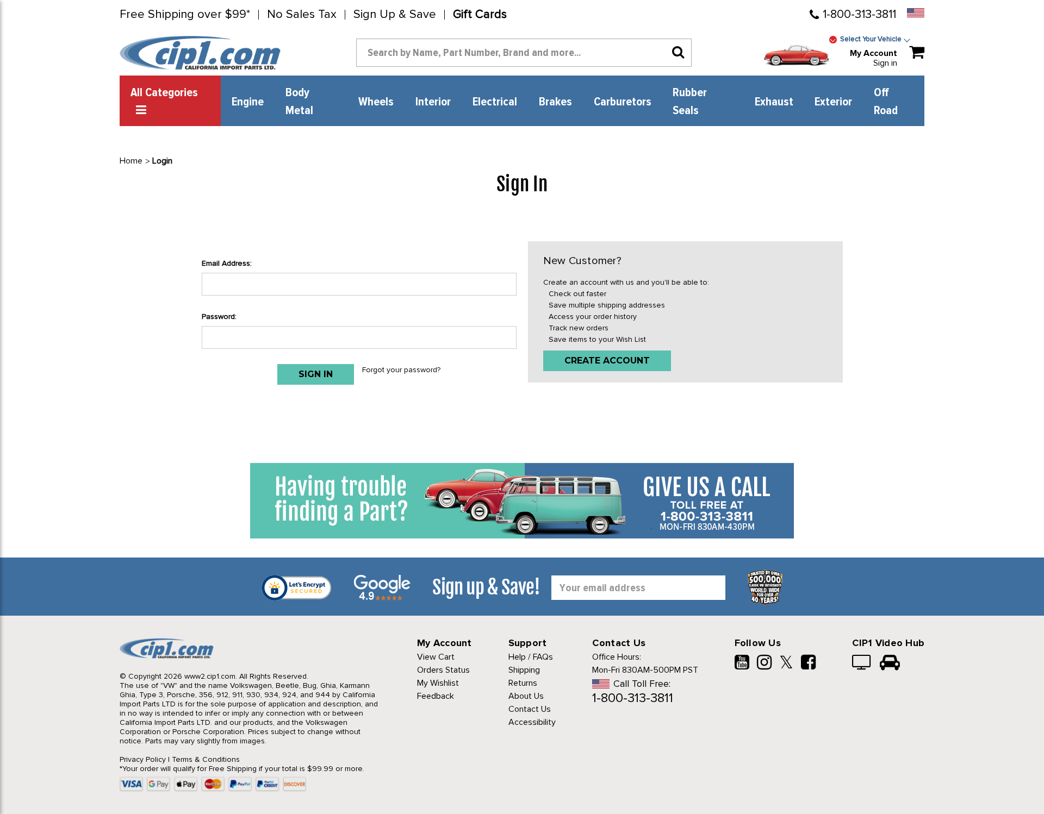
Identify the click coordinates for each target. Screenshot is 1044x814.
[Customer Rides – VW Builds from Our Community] (890, 663)
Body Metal (299, 102)
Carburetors (622, 102)
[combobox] (524, 53)
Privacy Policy (143, 759)
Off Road (886, 102)
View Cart (436, 657)
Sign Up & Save (394, 15)
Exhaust (774, 102)
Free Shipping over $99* (185, 15)
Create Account (607, 360)
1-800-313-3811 (859, 14)
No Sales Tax (302, 15)
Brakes (555, 102)
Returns (522, 683)
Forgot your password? (401, 369)
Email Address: (227, 263)
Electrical (495, 102)
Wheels (376, 102)
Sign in (885, 63)
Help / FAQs (530, 657)
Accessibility (532, 722)
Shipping (524, 670)
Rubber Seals (690, 102)
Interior (433, 102)
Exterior (833, 102)
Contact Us (529, 709)
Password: (219, 316)
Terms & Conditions (206, 759)
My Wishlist (438, 683)
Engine (248, 102)
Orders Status (443, 670)
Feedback (435, 696)
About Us (526, 696)
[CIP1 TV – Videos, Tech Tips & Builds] (862, 663)
